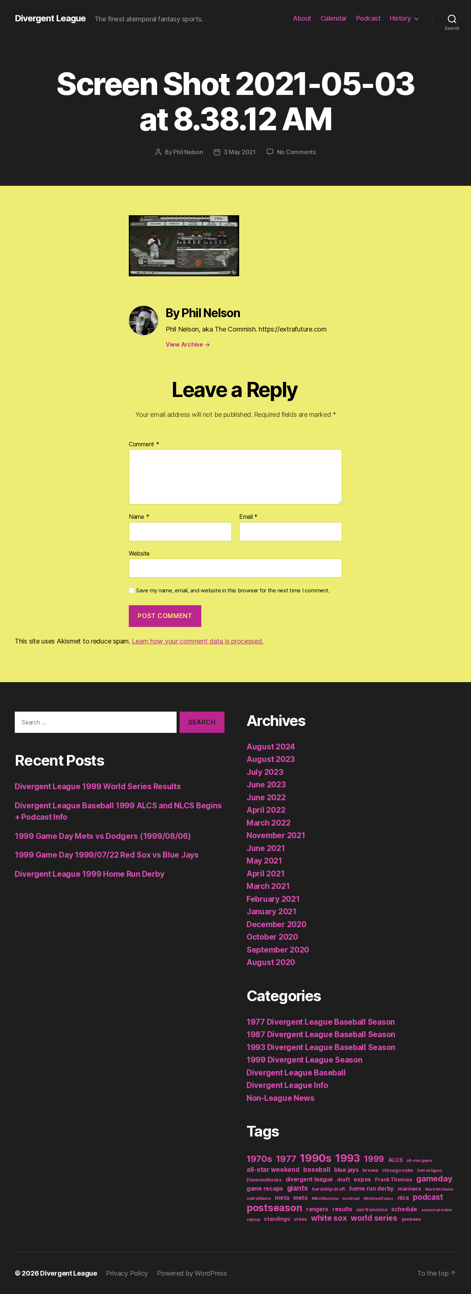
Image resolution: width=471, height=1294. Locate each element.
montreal (351, 1198)
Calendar (334, 18)
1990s (316, 1158)
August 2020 (271, 962)
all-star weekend (273, 1169)
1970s (259, 1158)
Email (248, 517)
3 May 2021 (239, 152)
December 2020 (277, 924)
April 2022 (266, 810)
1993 (347, 1158)
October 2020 (272, 937)
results (342, 1209)
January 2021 (272, 911)
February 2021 (273, 899)
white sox (329, 1218)
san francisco (371, 1209)
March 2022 (268, 822)
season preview (436, 1210)
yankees (411, 1219)
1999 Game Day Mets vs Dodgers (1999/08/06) (103, 836)
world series (374, 1218)
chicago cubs (397, 1170)
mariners (409, 1188)
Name (139, 517)
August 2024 (271, 746)
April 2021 (265, 873)
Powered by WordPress (192, 1273)
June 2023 (266, 784)
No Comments (296, 152)
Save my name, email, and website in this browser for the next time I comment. (233, 590)
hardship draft (328, 1189)
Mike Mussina (325, 1198)
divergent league (309, 1179)
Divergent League (50, 18)
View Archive (188, 344)
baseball (316, 1169)
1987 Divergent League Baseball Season (321, 1034)
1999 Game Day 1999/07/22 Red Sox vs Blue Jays (107, 854)
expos (362, 1179)
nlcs (403, 1197)
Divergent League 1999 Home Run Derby (89, 874)
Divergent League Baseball (296, 1072)
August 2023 (271, 759)
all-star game (419, 1160)
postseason (274, 1207)
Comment (144, 444)
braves (370, 1170)
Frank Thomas (393, 1179)
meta (282, 1197)
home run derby (371, 1188)
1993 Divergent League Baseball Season (321, 1047)
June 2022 (266, 797)
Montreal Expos (378, 1198)
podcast (428, 1197)
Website (139, 553)
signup (253, 1219)
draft (343, 1179)
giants (297, 1188)
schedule (404, 1209)
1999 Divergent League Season (304, 1059)
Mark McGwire (439, 1189)
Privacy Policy (127, 1273)
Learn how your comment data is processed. (197, 641)
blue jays (346, 1169)
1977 (286, 1158)
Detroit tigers (429, 1170)
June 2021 (266, 848)
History (400, 18)
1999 (374, 1159)
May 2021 (264, 860)
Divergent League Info (287, 1085)
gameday (434, 1178)
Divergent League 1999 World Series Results (98, 786)
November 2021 (276, 835)
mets (300, 1197)
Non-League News (281, 1098)
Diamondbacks (264, 1180)
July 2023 (265, 772)
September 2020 (278, 949)
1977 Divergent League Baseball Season (321, 1022)
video (300, 1219)
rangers (317, 1209)
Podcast (368, 18)
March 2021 (268, 886)
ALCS (395, 1160)
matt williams (259, 1198)
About (302, 18)
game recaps (265, 1188)
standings (277, 1219)
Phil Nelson (188, 152)
